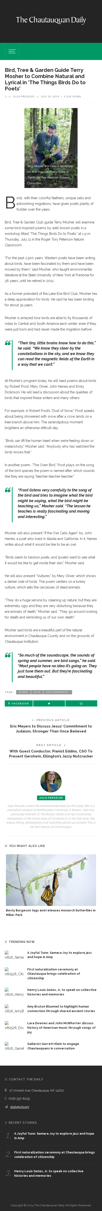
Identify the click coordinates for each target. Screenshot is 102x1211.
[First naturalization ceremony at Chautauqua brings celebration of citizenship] (14, 972)
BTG (37, 692)
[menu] (11, 51)
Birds (23, 692)
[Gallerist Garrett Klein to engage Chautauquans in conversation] (14, 1046)
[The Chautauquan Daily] (51, 20)
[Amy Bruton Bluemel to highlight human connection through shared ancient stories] (14, 1009)
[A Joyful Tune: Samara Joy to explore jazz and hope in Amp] (14, 955)
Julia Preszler (23, 96)
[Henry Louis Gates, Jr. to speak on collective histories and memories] (14, 992)
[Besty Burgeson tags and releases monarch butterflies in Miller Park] (51, 880)
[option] (51, 885)
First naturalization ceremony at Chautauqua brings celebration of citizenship (53, 974)
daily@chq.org (19, 1107)
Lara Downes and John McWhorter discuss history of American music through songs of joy (61, 1027)
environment (57, 692)
